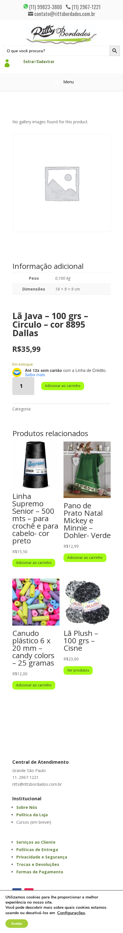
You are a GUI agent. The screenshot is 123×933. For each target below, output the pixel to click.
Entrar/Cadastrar (38, 61)
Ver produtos (78, 670)
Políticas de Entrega (37, 849)
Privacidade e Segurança (41, 857)
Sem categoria (45, 409)
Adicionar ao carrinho (62, 385)
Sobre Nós (26, 807)
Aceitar (16, 923)
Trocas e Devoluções (37, 864)
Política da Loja (32, 814)
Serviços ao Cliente (35, 842)
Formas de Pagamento (39, 871)
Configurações (71, 912)
